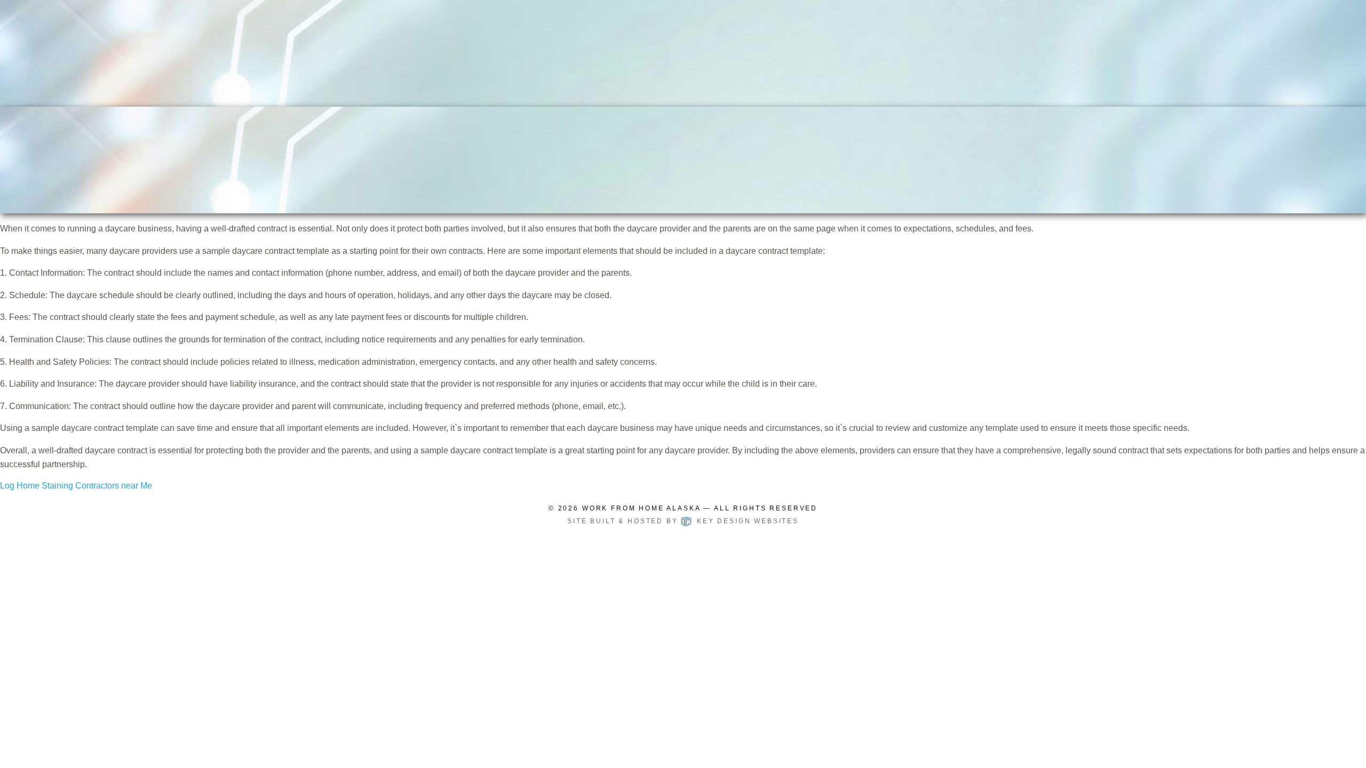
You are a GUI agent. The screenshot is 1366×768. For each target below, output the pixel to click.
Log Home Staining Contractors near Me (76, 485)
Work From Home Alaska (641, 508)
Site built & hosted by (683, 521)
